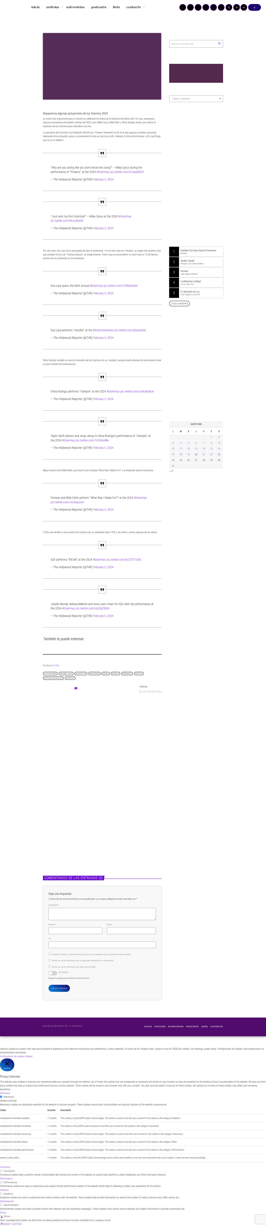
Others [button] (3, 1212)
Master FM (178, 132)
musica (115, 673)
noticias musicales (53, 678)
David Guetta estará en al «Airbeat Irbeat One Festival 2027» (199, 341)
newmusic (127, 673)
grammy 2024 (66, 673)
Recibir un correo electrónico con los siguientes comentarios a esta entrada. (83, 961)
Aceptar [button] (29, 1056)
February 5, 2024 (103, 179)
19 (188, 454)
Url (49, 939)
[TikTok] (205, 7)
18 (181, 454)
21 (204, 454)
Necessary (9, 1096)
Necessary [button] (5, 1093)
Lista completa (179, 303)
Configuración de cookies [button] (12, 1056)
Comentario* (53, 905)
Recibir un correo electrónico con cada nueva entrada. (74, 967)
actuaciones (50, 673)
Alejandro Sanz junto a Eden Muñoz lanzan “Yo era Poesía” (200, 403)
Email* (109, 925)
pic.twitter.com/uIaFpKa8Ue (137, 391)
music (105, 673)
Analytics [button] (4, 1189)
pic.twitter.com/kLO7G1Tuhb (124, 559)
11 (181, 448)
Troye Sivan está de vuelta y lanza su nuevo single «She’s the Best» (200, 372)
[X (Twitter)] (190, 7)
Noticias (95, 725)
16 (219, 448)
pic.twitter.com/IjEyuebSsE (130, 330)
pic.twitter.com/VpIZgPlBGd (92, 608)
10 (173, 448)
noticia (138, 673)
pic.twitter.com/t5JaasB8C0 (127, 172)
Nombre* (52, 925)
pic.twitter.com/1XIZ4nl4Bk (92, 440)
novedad (70, 678)
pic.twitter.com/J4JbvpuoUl (67, 502)
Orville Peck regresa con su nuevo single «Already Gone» (199, 388)
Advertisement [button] (7, 1201)
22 (211, 454)
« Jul (171, 470)
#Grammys (103, 172)
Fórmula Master (182, 138)
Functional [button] (5, 1167)
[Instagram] (213, 7)
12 (188, 448)
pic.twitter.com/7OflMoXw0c (121, 286)
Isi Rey (56, 665)
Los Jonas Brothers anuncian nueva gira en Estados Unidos (200, 325)
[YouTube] (182, 7)
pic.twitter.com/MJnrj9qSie (67, 220)
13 (196, 448)
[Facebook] (221, 7)
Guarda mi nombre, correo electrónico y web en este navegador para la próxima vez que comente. (91, 954)
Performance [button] (6, 1178)
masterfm (94, 673)
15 (211, 448)
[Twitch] (198, 7)
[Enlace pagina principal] (11, 7)
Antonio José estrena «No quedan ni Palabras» (200, 356)
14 (204, 448)
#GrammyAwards (103, 330)
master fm (81, 673)
